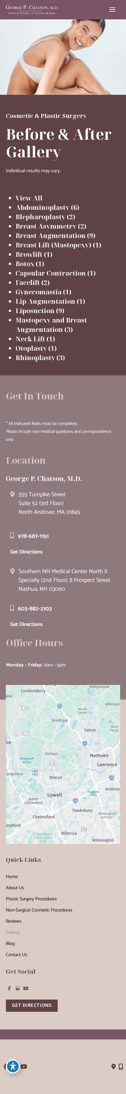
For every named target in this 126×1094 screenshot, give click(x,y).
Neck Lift (30, 338)
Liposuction (35, 310)
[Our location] (121, 1066)
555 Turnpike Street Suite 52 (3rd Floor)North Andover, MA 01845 (49, 503)
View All (29, 197)
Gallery (12, 932)
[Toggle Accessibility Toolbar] (13, 1066)
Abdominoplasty (42, 207)
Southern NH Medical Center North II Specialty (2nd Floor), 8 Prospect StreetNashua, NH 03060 (64, 580)
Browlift (29, 254)
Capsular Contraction (51, 273)
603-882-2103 (35, 609)
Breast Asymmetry (46, 226)
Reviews (13, 921)
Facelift (28, 282)
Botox (25, 263)
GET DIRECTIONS (32, 1005)
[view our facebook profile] (9, 988)
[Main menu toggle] (112, 9)
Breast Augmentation (51, 235)
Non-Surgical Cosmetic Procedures (39, 910)
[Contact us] (113, 1066)
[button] (32, 1005)
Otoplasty (31, 348)
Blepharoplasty (40, 216)
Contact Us (16, 955)
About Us (15, 888)
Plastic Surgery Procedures (31, 899)
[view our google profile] (17, 988)
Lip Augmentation (45, 301)
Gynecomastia (39, 291)
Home (12, 877)
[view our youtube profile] (25, 988)
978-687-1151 (33, 536)
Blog (10, 944)
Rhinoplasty (35, 357)
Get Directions (26, 552)
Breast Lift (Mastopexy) (53, 244)
